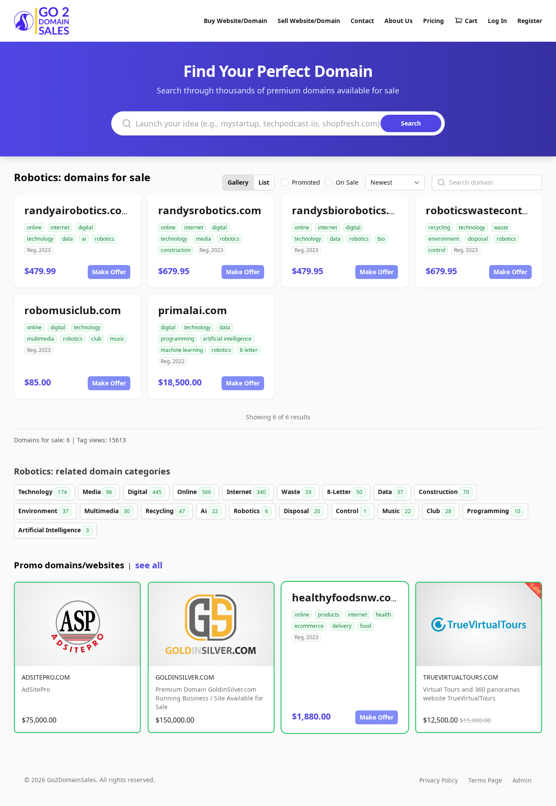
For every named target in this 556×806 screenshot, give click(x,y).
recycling (439, 227)
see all (148, 565)
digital (85, 227)
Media (97, 492)
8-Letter (344, 492)
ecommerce (309, 626)
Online (194, 492)
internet (60, 227)
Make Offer (109, 272)
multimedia (40, 338)
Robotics (251, 511)
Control (351, 511)
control (436, 250)
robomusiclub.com (72, 310)
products (328, 614)
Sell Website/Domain (309, 21)
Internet (246, 492)
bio (381, 238)
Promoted (306, 182)
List (263, 182)
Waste (296, 492)
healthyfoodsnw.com (346, 597)
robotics (104, 238)
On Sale (347, 182)
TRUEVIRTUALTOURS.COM (460, 677)
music (117, 338)
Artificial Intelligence (53, 530)
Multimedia (107, 511)
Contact (362, 21)
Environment (43, 511)
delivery (341, 626)
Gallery (238, 182)
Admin (522, 780)
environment (443, 238)
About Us (398, 21)
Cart (471, 21)
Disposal (302, 511)
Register (529, 21)
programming (177, 338)
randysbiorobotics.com (351, 210)
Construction (444, 492)
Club (439, 511)
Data (390, 492)
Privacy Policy (438, 780)
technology (40, 238)
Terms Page (485, 780)
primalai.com (192, 310)
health (383, 614)
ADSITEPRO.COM (46, 677)
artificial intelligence (227, 338)
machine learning (182, 350)
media (203, 238)
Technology (42, 492)
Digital (145, 492)
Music (396, 511)
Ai (209, 511)
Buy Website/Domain (235, 21)
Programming (493, 511)
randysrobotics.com (209, 210)
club (96, 338)
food (365, 626)
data (67, 238)
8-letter (249, 350)
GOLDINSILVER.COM (185, 677)
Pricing (433, 21)
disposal (478, 238)
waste (501, 227)
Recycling (165, 511)
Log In (497, 21)
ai (84, 238)
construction (176, 250)
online (34, 227)
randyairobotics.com (78, 210)
